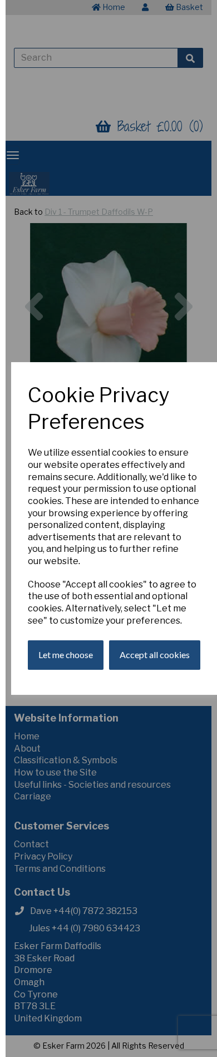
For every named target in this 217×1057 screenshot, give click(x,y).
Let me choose (65, 654)
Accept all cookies (155, 654)
